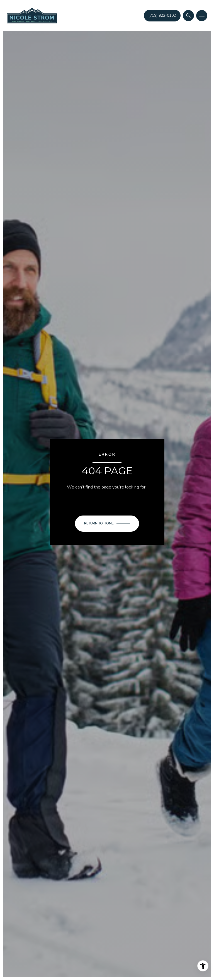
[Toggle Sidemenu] (201, 15)
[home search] (188, 15)
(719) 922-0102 (162, 15)
